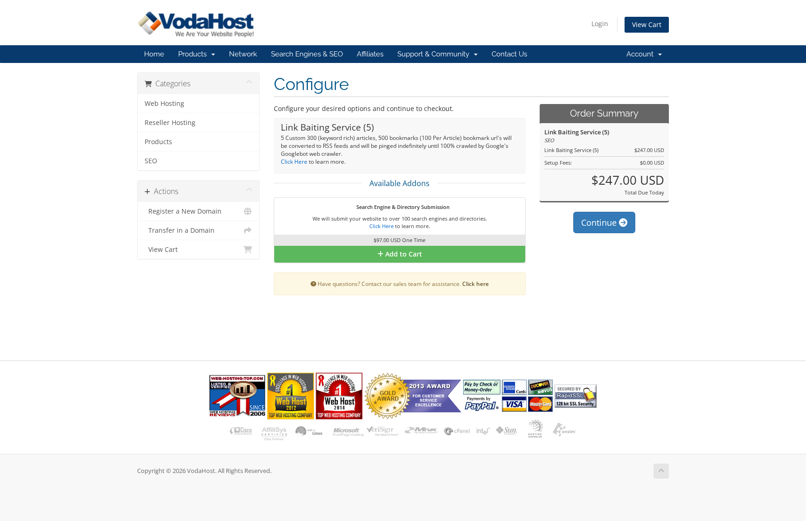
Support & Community (435, 54)
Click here (475, 283)
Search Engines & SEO (307, 54)
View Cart (646, 24)
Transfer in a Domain (180, 230)
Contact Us (509, 54)
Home (154, 54)
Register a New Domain (183, 211)
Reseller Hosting (170, 122)
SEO (151, 161)
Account (641, 54)
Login (599, 23)
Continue (600, 222)
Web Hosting (164, 103)
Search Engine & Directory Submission (402, 206)
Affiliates (370, 54)
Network (243, 54)
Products (194, 54)
